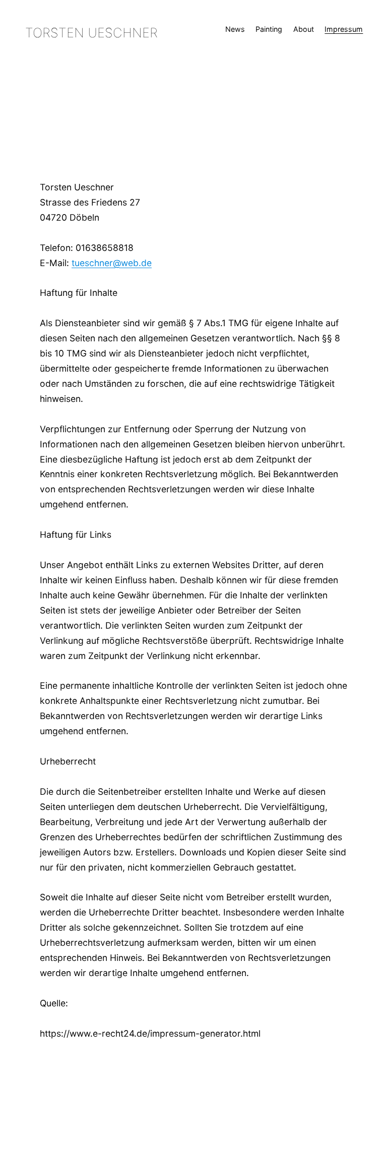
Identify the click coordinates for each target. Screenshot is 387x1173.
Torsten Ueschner (91, 32)
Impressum (344, 29)
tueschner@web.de (112, 263)
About (303, 29)
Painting (268, 29)
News (235, 29)
